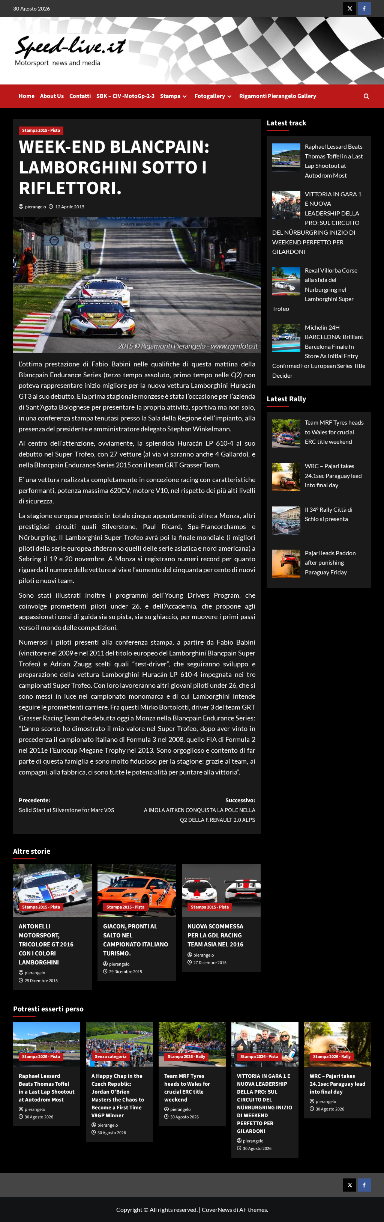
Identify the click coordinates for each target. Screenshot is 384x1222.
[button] (366, 96)
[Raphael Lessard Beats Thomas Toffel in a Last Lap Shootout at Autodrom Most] (46, 1044)
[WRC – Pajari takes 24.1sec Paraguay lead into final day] (337, 1044)
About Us (52, 96)
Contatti (80, 96)
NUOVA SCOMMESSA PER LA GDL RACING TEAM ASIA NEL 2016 (215, 935)
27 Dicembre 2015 (210, 963)
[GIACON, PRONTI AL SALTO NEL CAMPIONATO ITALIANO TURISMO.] (137, 890)
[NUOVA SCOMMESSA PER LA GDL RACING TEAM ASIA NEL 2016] (221, 890)
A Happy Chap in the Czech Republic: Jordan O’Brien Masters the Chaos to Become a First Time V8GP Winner (118, 1096)
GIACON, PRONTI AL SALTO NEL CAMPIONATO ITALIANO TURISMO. (135, 940)
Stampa (170, 96)
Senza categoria (110, 1056)
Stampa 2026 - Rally (186, 1056)
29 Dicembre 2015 (41, 981)
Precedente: (66, 805)
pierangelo (35, 206)
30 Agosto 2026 (39, 1117)
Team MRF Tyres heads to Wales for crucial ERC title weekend (187, 1088)
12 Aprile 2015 (69, 206)
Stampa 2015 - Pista (41, 130)
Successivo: (199, 810)
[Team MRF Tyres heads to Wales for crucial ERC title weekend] (192, 1044)
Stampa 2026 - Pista (41, 1056)
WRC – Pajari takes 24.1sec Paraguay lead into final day (338, 1084)
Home (26, 96)
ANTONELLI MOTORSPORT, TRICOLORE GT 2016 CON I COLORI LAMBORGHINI (46, 944)
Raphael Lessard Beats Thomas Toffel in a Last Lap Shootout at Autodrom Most (47, 1088)
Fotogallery (210, 96)
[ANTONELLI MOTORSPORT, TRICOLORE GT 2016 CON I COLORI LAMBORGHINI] (52, 890)
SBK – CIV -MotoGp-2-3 (125, 96)
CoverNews (217, 1209)
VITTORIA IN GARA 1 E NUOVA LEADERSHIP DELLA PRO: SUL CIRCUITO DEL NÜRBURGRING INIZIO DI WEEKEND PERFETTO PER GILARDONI (264, 1103)
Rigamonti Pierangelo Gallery (277, 96)
